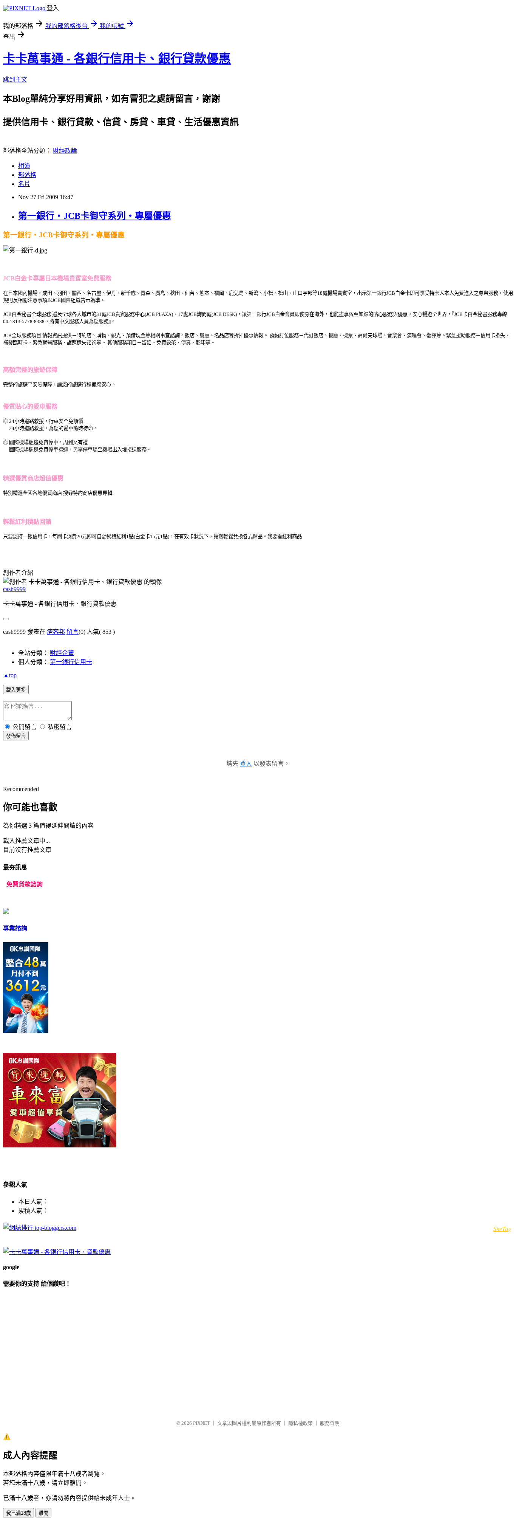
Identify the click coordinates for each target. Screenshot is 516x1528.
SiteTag (502, 1228)
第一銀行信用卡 (71, 662)
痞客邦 (56, 632)
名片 (24, 184)
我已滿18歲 (18, 1513)
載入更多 (16, 690)
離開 (43, 1513)
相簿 (24, 166)
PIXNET (201, 1423)
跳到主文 (15, 79)
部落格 (27, 175)
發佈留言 (16, 736)
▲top (10, 675)
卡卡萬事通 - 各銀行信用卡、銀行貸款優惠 (117, 58)
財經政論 (65, 150)
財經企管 (62, 653)
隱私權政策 (300, 1423)
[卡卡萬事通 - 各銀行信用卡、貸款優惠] (57, 1252)
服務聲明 (330, 1423)
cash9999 (14, 589)
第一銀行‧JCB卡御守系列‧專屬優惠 (94, 216)
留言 (72, 632)
